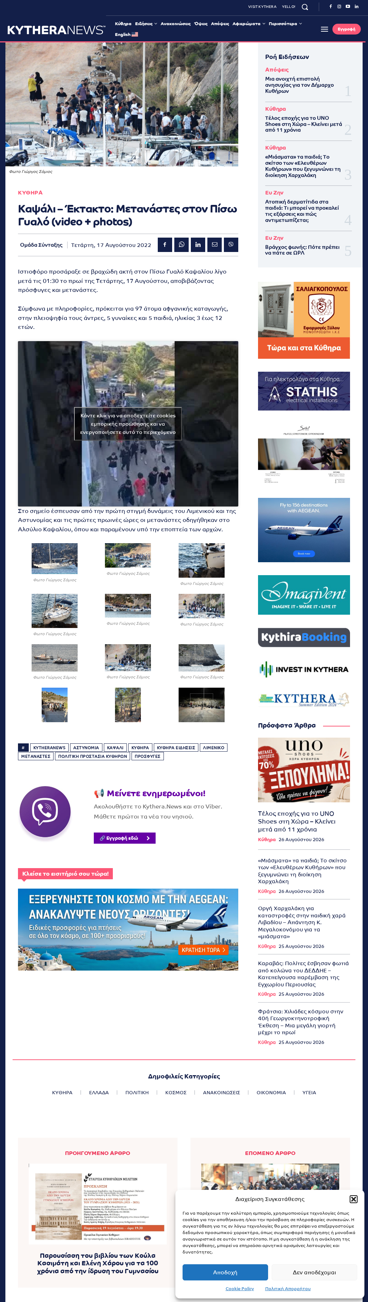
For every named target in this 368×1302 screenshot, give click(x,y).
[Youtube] (348, 7)
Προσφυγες (148, 756)
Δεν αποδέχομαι (314, 1272)
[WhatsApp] (181, 245)
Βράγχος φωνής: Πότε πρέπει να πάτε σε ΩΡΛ (302, 250)
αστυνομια (86, 748)
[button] (353, 1199)
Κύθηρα (275, 108)
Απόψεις (277, 69)
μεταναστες (35, 756)
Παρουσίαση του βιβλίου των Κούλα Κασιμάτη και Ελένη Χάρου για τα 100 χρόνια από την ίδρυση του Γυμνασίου (97, 1263)
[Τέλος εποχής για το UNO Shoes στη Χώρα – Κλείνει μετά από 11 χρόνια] (304, 770)
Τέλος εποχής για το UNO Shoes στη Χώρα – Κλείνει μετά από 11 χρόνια (303, 124)
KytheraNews (49, 748)
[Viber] (231, 245)
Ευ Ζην (274, 192)
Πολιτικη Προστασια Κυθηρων (92, 756)
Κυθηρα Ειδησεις (176, 748)
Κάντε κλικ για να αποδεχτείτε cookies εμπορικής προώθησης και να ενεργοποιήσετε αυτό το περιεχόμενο (128, 423)
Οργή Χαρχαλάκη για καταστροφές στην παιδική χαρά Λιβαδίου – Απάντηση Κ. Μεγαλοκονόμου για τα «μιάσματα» (302, 922)
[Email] (214, 245)
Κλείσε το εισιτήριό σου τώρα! (65, 873)
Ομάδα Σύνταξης (41, 245)
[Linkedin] (356, 7)
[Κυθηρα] (56, 29)
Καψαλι (115, 748)
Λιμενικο (213, 748)
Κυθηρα (30, 192)
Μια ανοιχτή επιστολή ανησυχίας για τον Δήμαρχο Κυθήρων (299, 85)
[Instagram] (339, 7)
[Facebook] (330, 7)
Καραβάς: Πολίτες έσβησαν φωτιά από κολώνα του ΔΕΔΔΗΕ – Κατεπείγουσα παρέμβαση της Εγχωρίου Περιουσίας (303, 973)
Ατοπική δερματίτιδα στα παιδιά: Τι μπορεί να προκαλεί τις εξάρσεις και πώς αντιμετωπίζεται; (302, 211)
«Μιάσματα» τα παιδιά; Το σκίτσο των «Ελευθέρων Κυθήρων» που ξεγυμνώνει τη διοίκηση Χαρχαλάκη (303, 166)
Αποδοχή (225, 1272)
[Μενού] (324, 29)
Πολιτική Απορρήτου (288, 1288)
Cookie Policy (240, 1288)
